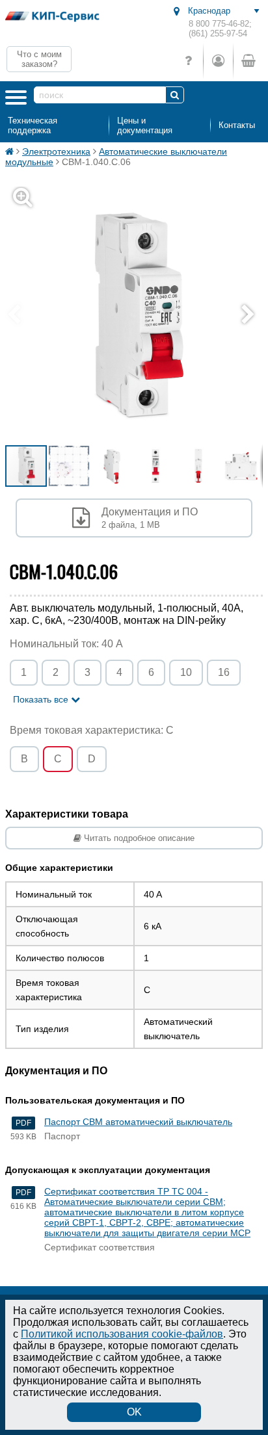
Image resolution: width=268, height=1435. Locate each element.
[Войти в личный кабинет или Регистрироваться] (218, 61)
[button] (251, 315)
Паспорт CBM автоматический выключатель (138, 1122)
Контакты (237, 125)
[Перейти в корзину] (248, 61)
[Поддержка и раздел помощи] (188, 61)
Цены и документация (144, 125)
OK (134, 1411)
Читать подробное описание (137, 838)
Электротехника (56, 151)
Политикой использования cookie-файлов (122, 1333)
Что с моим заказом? (39, 59)
